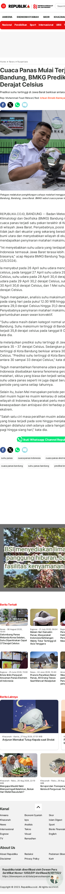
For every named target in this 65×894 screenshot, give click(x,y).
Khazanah (5, 819)
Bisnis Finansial (57, 829)
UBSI (58, 24)
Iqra (26, 819)
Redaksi (28, 854)
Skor (51, 815)
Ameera (4, 815)
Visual (27, 833)
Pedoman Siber (57, 854)
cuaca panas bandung (12, 465)
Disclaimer (5, 858)
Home (3, 61)
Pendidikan (20, 24)
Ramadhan (30, 838)
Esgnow (4, 833)
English (52, 833)
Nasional (7, 24)
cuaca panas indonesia (29, 458)
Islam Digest (55, 819)
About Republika (9, 854)
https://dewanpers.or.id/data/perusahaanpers (27, 876)
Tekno (27, 829)
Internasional (46, 24)
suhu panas (7, 458)
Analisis (28, 824)
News (12, 61)
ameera (7, 16)
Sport (33, 24)
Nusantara (22, 61)
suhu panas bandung (38, 465)
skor (46, 16)
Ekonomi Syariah (28, 16)
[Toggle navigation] (3, 6)
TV (1, 838)
